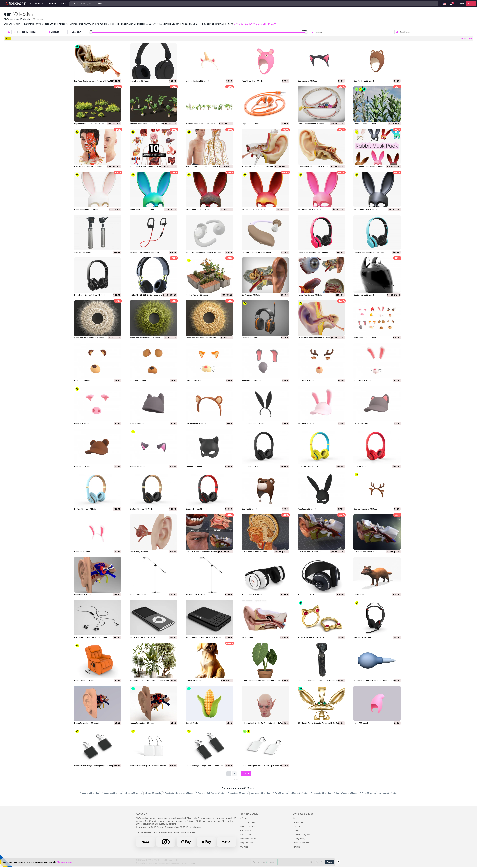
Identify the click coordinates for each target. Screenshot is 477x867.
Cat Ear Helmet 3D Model (364, 295)
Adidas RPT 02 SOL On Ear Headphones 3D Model (150, 295)
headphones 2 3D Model (252, 594)
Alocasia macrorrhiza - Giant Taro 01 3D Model (205, 124)
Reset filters (466, 38)
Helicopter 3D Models (321, 793)
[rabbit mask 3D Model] (321, 489)
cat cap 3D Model (361, 423)
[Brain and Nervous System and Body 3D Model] (209, 147)
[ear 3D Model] (265, 617)
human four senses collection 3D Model (202, 552)
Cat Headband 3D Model (307, 81)
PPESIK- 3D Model (193, 680)
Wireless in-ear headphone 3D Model (145, 252)
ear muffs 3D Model (250, 338)
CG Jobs (244, 847)
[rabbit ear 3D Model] (97, 532)
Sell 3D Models (247, 834)
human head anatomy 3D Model (254, 552)
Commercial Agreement (303, 834)
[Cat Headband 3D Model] (321, 61)
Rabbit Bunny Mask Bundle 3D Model (368, 166)
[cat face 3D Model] (209, 361)
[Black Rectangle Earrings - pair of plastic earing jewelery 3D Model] (209, 746)
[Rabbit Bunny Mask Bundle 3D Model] (377, 147)
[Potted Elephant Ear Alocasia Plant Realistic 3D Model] (265, 660)
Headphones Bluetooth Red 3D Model (313, 252)
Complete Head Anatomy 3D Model (88, 166)
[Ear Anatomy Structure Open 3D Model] (265, 147)
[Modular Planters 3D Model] (209, 275)
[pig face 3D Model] (97, 403)
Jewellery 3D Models (261, 793)
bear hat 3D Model (249, 509)
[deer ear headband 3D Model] (377, 489)
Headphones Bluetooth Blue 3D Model (369, 252)
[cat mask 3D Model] (209, 446)
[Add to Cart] (112, 75)
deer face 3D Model (306, 380)
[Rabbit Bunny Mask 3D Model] (97, 189)
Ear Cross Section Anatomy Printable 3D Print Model (95, 81)
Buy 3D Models (249, 813)
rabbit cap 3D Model (306, 423)
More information (64, 862)
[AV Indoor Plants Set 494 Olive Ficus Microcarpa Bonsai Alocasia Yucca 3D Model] (153, 660)
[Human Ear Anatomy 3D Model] (97, 703)
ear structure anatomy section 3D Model (314, 338)
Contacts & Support (304, 813)
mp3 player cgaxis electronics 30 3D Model (203, 637)
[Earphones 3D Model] (265, 104)
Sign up (471, 3)
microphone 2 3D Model (139, 594)
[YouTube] (338, 862)
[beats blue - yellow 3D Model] (321, 446)
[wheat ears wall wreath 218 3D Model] (153, 318)
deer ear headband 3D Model (365, 509)
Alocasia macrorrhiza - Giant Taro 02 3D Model (149, 124)
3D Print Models (247, 822)
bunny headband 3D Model (253, 423)
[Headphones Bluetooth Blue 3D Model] (377, 232)
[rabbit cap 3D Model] (321, 403)
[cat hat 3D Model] (153, 403)
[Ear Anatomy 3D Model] (265, 275)
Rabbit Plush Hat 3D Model (252, 81)
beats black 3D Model (250, 466)
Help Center (298, 822)
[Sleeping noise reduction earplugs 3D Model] (209, 232)
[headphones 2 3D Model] (265, 575)
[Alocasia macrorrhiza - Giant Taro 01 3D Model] (209, 104)
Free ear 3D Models (26, 32)
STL (255, 24)
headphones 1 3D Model (307, 594)
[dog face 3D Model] (153, 361)
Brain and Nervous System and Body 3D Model (205, 166)
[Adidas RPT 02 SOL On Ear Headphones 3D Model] (153, 275)
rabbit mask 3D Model (307, 509)
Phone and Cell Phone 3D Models (211, 793)
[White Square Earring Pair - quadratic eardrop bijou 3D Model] (153, 746)
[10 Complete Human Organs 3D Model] (153, 147)
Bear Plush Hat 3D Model (364, 81)
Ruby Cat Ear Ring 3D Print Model (311, 637)
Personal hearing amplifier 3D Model (256, 252)
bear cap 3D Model (82, 466)
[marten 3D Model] (377, 575)
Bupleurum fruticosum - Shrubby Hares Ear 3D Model (95, 124)
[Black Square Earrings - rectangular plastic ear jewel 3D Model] (97, 746)
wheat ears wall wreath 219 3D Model (89, 338)
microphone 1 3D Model (195, 594)
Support (296, 818)
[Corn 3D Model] (209, 703)
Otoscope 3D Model (82, 252)
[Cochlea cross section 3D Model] (321, 104)
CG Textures (245, 830)
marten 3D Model (360, 594)
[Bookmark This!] (117, 75)
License (296, 830)
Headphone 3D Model (362, 637)
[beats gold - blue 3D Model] (97, 489)
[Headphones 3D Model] (153, 61)
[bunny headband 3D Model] (265, 403)
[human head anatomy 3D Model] (265, 532)
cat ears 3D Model (137, 466)
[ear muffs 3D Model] (265, 318)
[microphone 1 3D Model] (209, 575)
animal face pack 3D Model (365, 338)
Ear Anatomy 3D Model (251, 295)
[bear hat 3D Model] (265, 489)
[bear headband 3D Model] (209, 403)
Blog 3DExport (247, 842)
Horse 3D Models (153, 793)
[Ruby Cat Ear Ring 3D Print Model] (321, 617)
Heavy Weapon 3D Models (346, 793)
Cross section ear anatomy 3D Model (313, 166)
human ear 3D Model (82, 594)
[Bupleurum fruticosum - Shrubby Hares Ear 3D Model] (97, 104)
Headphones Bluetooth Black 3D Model (90, 295)
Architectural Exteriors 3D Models (179, 793)
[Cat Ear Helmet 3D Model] (377, 275)
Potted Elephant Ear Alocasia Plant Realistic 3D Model (263, 680)
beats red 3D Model (361, 466)
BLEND (266, 24)
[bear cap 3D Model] (97, 446)
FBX (246, 24)
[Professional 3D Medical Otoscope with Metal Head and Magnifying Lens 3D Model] (321, 660)
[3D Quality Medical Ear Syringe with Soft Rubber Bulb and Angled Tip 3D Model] (377, 660)
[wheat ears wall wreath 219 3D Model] (97, 318)
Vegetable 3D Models (238, 793)
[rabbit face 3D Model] (377, 361)
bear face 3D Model (82, 380)
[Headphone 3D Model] (377, 617)
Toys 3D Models (281, 793)
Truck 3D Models (368, 793)
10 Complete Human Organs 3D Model (145, 166)
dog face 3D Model (138, 380)
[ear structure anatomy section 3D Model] (321, 318)
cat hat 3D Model (137, 423)
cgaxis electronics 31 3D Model (142, 637)
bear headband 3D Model (196, 423)
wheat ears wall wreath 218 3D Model (145, 338)
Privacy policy (299, 838)
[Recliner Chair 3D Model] (97, 660)
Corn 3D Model (192, 723)
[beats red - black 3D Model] (209, 489)
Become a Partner (248, 838)
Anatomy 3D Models (388, 793)
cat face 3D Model (193, 380)
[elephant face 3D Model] (265, 361)
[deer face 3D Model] (321, 361)
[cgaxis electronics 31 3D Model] (153, 617)
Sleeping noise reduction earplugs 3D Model (203, 252)
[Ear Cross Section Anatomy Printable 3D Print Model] (97, 61)
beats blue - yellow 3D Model (309, 466)
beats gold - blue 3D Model (85, 509)
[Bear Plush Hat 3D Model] (377, 61)
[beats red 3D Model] (377, 446)
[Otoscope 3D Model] (97, 232)
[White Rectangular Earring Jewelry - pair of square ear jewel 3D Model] (265, 746)
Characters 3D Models (112, 793)
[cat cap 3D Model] (377, 403)
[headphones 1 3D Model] (321, 575)
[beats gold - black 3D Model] (153, 489)
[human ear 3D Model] (97, 575)
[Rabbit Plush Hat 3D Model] (265, 61)
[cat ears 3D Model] (153, 446)
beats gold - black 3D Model (141, 509)
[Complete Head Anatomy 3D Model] (97, 147)
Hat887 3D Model (361, 723)
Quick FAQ (297, 826)
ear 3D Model (247, 637)
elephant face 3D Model (251, 380)
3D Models (245, 818)
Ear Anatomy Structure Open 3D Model (257, 166)
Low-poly (76, 32)
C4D (260, 24)
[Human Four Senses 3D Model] (321, 275)
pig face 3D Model (81, 423)
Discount (55, 32)
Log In (461, 3)
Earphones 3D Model (250, 124)
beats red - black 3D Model (197, 509)
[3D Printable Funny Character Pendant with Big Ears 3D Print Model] (321, 703)
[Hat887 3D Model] (377, 703)
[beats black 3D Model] (265, 446)
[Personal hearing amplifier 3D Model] (265, 232)
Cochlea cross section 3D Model (311, 124)
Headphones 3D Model (139, 81)
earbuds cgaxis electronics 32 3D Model (90, 637)
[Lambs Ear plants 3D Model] (377, 104)
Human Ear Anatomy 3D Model (86, 723)
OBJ (241, 24)
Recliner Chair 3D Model (84, 680)
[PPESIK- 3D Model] (209, 660)
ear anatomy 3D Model (139, 552)
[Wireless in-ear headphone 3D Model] (153, 232)
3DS (251, 24)
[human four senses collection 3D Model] (209, 532)
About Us (141, 813)
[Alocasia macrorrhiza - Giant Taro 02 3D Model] (153, 104)
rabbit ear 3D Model (82, 552)
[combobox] (353, 32)
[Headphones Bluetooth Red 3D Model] (321, 232)
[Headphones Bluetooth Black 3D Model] (97, 275)
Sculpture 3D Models (90, 793)
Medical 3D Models (300, 793)
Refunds (296, 847)
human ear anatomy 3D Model (310, 552)
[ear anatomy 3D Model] (153, 532)
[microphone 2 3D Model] (153, 575)
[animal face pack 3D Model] (377, 318)
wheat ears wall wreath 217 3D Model (201, 338)
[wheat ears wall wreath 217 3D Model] (209, 318)
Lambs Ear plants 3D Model (365, 124)
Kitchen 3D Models (134, 793)
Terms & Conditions (301, 842)
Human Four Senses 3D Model (310, 295)
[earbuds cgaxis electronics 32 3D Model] (97, 617)
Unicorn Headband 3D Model (197, 81)
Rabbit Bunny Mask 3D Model (86, 209)
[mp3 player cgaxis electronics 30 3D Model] (209, 617)
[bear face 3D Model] (97, 361)
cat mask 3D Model (194, 466)
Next (245, 773)
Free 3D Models (247, 826)
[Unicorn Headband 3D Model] (209, 61)
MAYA (273, 24)
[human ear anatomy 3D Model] (321, 532)
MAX (236, 24)
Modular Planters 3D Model (197, 295)
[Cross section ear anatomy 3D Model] (321, 147)
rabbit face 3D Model (362, 380)
